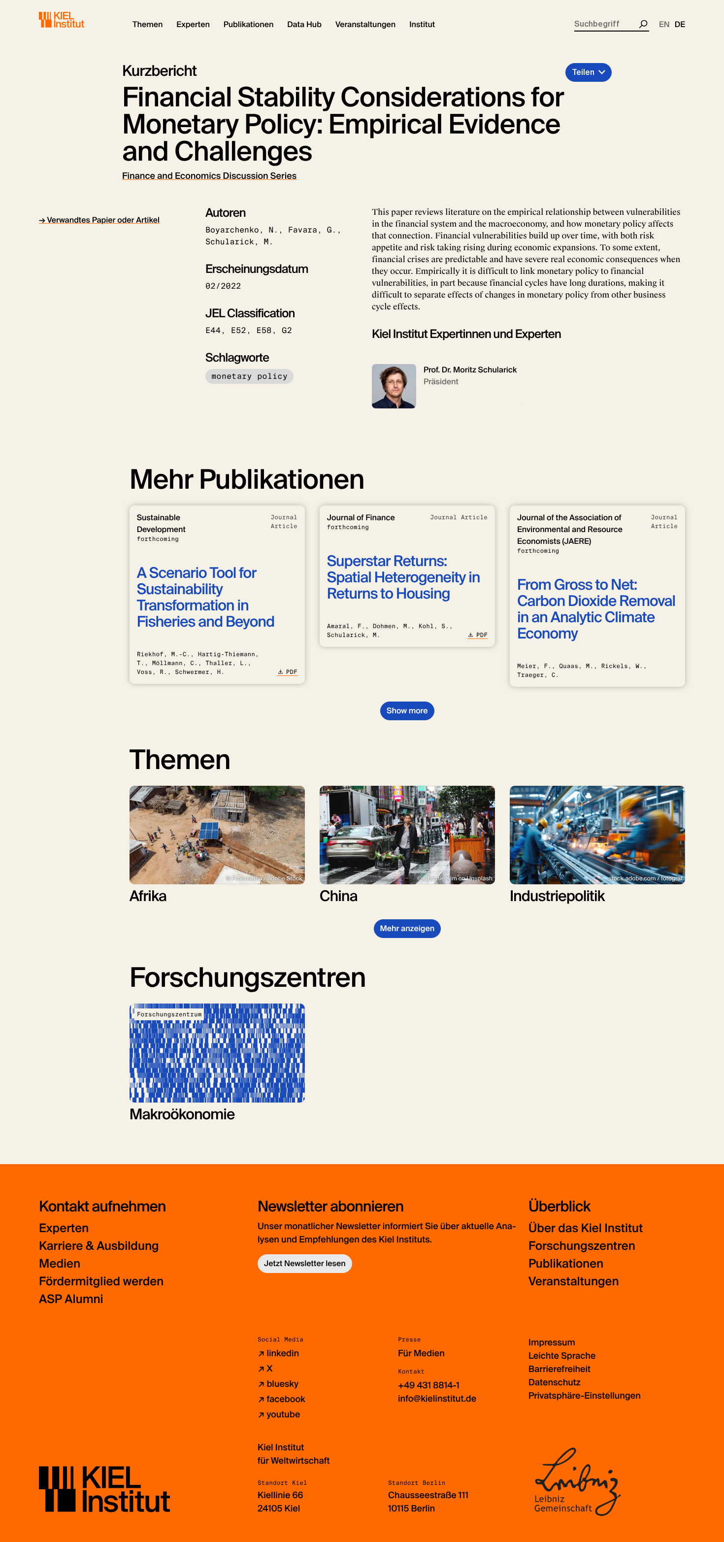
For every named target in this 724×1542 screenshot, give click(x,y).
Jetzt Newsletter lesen (305, 1263)
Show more (407, 710)
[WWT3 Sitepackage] (76, 20)
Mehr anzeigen (407, 928)
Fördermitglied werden (101, 1281)
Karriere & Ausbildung (99, 1246)
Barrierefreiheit (559, 1369)
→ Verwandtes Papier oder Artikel (99, 220)
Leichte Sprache (561, 1356)
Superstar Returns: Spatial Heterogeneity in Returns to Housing (403, 577)
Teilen (583, 72)
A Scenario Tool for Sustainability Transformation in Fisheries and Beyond (205, 598)
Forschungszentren (581, 1246)
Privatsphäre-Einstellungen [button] (584, 1396)
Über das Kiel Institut (585, 1228)
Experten (64, 1228)
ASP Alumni (71, 1299)
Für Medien (421, 1353)
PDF (291, 672)
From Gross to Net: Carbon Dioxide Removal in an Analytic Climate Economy (596, 609)
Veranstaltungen (573, 1281)
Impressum (551, 1342)
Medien (59, 1264)
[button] (147, 25)
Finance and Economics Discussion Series (209, 176)
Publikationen (565, 1264)
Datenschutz (554, 1382)
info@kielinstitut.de (437, 1399)
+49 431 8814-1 (429, 1385)
